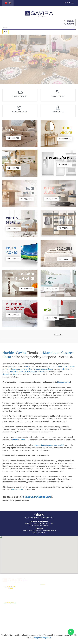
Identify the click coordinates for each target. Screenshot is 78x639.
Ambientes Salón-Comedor (46, 600)
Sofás (61, 599)
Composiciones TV (65, 581)
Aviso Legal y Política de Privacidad (39, 621)
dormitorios (22, 369)
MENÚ (5, 32)
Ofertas (24, 585)
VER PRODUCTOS (13, 138)
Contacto (24, 599)
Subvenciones (26, 603)
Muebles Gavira (14, 352)
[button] (39, 553)
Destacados (58, 335)
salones (25, 366)
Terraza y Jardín (45, 589)
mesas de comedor (62, 366)
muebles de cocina (38, 371)
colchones (65, 369)
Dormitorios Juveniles (47, 605)
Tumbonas (44, 596)
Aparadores (63, 578)
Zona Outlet (25, 588)
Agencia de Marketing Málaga (43, 624)
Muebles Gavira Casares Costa (36, 496)
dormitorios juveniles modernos (41, 369)
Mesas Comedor (65, 585)
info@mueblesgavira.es (42, 637)
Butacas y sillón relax (66, 595)
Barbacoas (44, 592)
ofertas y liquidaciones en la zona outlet (49, 445)
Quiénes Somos (26, 595)
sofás (11, 366)
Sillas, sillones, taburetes (67, 592)
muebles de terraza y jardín (20, 371)
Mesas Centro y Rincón (66, 588)
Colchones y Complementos (64, 604)
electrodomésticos (9, 374)
